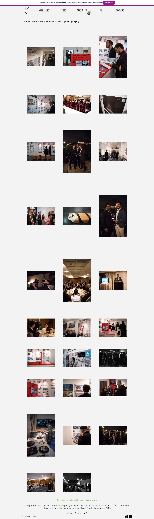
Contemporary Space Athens (70, 505)
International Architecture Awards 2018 (92, 508)
